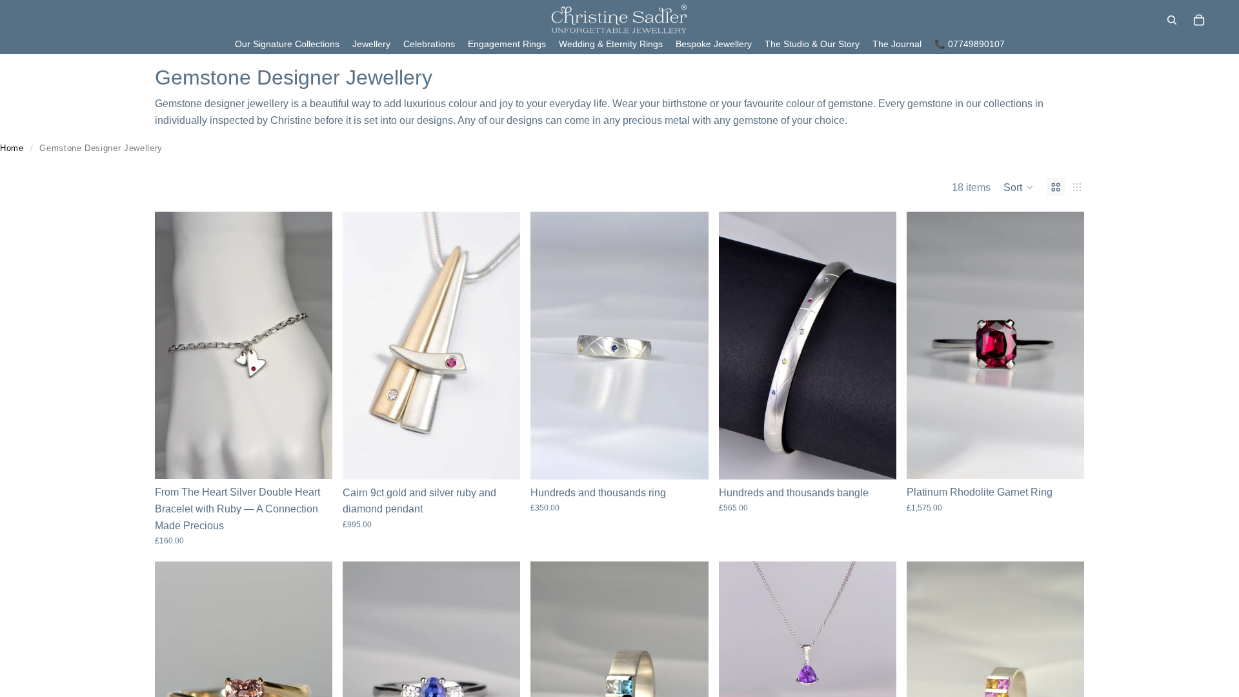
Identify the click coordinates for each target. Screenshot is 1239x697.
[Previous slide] (362, 345)
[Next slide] (500, 345)
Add (323, 459)
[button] (1018, 187)
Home (12, 148)
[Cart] (1199, 20)
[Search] (1172, 20)
